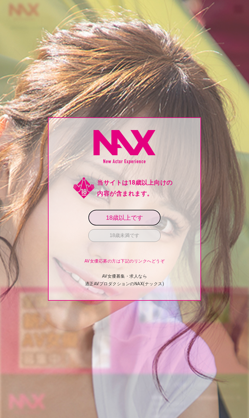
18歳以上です (124, 217)
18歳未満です (124, 235)
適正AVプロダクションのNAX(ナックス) (124, 283)
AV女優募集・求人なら (124, 276)
